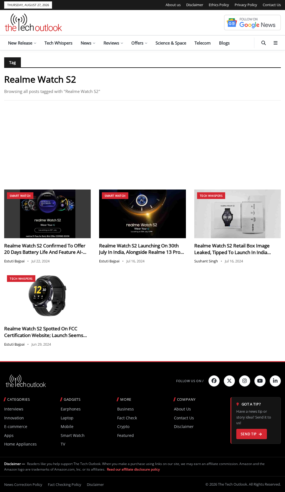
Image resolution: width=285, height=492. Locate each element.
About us (173, 4)
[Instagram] (244, 381)
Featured (125, 435)
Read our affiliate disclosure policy (133, 469)
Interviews (13, 409)
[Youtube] (260, 381)
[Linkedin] (275, 381)
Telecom (203, 43)
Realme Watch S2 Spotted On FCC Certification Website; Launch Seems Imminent (43, 335)
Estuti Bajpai (14, 261)
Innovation (14, 417)
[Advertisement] (142, 145)
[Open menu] (275, 43)
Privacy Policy (246, 4)
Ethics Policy (219, 4)
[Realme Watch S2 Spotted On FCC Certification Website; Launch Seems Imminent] (47, 296)
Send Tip (249, 434)
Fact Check (127, 417)
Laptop (67, 417)
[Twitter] (229, 381)
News (86, 43)
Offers (137, 43)
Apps (9, 435)
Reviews (111, 43)
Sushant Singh (206, 261)
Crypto (123, 426)
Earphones (71, 409)
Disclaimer (194, 4)
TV (63, 444)
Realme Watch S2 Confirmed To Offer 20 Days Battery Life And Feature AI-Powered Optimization (44, 252)
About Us (182, 409)
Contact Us (272, 4)
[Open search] (263, 43)
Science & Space (171, 43)
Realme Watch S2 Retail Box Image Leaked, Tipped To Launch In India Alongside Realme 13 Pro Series (232, 252)
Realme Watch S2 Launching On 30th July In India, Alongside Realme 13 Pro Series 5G (139, 252)
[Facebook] (214, 381)
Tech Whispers (58, 43)
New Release (20, 43)
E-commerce (15, 426)
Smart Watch (20, 196)
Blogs (224, 43)
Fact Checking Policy (64, 484)
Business (125, 409)
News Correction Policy (23, 484)
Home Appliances (20, 444)
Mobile (67, 426)
